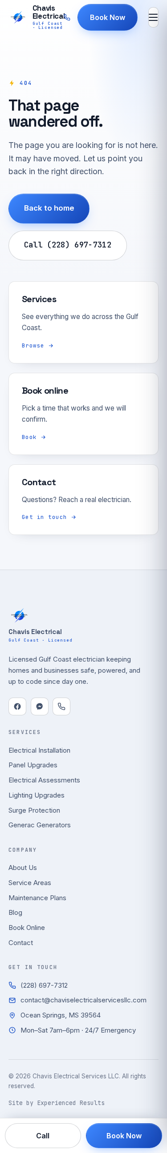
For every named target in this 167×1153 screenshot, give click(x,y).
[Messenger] (40, 706)
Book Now (107, 17)
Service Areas (29, 882)
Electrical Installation (39, 750)
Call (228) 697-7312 (67, 245)
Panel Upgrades (32, 765)
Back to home (49, 207)
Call (43, 1135)
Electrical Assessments (44, 780)
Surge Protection (34, 810)
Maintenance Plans (37, 898)
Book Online (26, 927)
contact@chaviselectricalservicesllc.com (83, 1000)
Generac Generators (39, 825)
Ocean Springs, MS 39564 (60, 1015)
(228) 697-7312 (44, 985)
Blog (15, 912)
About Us (22, 867)
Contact (20, 942)
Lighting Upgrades (36, 795)
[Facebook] (17, 706)
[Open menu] (153, 17)
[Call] (61, 706)
